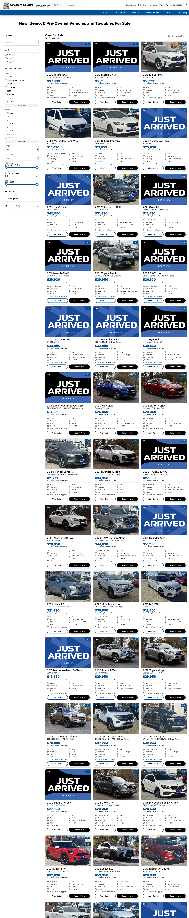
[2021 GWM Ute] (164, 189)
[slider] (6, 167)
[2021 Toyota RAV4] (116, 255)
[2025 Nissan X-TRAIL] (68, 321)
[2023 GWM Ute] (116, 784)
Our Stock (120, 13)
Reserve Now (79, 102)
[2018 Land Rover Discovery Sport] (68, 387)
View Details (57, 102)
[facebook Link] (186, 5)
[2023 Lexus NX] (116, 851)
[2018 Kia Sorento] (164, 57)
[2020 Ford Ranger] (164, 718)
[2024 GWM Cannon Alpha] (116, 520)
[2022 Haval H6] (68, 586)
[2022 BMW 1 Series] (164, 387)
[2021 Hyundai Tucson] (116, 454)
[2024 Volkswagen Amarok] (116, 718)
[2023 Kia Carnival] (68, 189)
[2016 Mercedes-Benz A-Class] (164, 784)
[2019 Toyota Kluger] (164, 652)
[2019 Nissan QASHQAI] (164, 851)
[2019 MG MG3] (164, 586)
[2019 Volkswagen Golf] (116, 189)
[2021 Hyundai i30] (164, 321)
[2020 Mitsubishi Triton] (116, 586)
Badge (7, 146)
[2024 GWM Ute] (164, 255)
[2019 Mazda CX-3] (116, 57)
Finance (169, 13)
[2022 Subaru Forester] (68, 784)
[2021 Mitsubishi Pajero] (116, 321)
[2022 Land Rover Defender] (68, 718)
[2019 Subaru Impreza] (116, 123)
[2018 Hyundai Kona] (164, 520)
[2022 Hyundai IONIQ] (164, 454)
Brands (106, 13)
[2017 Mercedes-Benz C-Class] (68, 652)
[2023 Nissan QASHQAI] (164, 123)
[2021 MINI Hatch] (68, 851)
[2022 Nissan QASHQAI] (68, 520)
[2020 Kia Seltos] (116, 387)
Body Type (9, 154)
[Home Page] (26, 5)
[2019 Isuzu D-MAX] (68, 255)
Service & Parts (152, 13)
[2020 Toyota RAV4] (68, 57)
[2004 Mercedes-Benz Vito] (68, 123)
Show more (21, 105)
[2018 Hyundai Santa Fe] (68, 454)
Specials (135, 13)
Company (183, 13)
